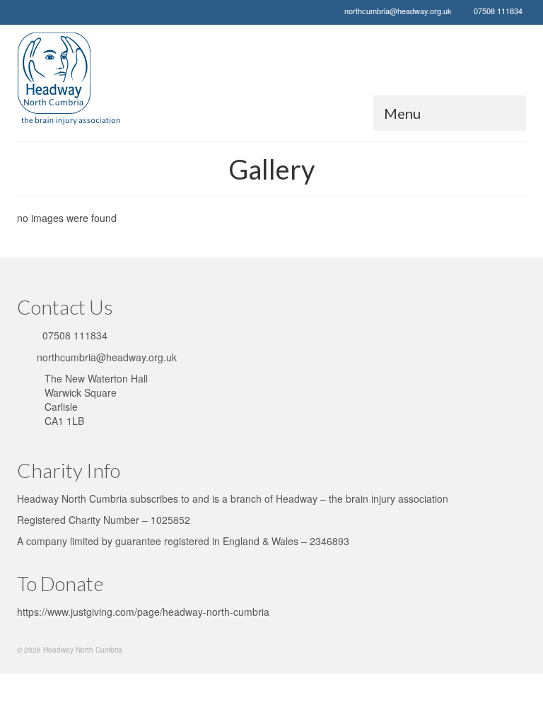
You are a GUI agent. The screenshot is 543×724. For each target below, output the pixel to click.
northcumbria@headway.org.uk (398, 10)
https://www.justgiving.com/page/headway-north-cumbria (143, 612)
